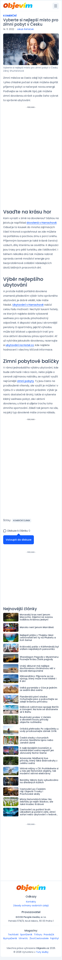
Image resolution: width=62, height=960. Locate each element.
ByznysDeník (10, 938)
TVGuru (38, 934)
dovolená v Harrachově (42, 223)
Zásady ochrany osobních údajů (31, 905)
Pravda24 (49, 934)
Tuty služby (42, 952)
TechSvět (13, 934)
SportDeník (26, 934)
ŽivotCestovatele (39, 938)
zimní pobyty (25, 381)
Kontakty (31, 901)
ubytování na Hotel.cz (20, 345)
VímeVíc (23, 938)
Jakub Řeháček (25, 29)
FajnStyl (54, 938)
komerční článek (21, 520)
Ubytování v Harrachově (28, 305)
